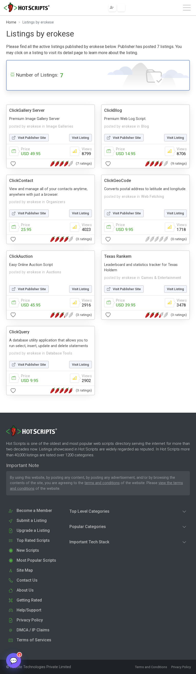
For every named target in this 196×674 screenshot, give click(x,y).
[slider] (61, 163)
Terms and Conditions (151, 667)
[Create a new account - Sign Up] (112, 7)
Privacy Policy (181, 667)
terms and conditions (102, 483)
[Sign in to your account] (121, 7)
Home (11, 22)
